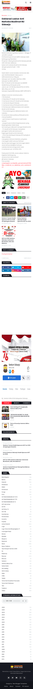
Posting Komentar (7, 254)
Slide (23, 193)
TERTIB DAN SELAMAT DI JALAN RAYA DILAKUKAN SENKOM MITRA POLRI (19, 416)
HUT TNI (16, 512)
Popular (6, 403)
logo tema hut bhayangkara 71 (16, 529)
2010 (16, 647)
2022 (16, 617)
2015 (16, 634)
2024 (16, 612)
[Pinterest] (16, 197)
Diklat (16, 487)
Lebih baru (6, 258)
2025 (16, 610)
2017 (16, 629)
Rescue (16, 556)
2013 (16, 639)
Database (16, 484)
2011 (16, 644)
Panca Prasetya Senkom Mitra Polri (19, 424)
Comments (26, 403)
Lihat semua (27, 202)
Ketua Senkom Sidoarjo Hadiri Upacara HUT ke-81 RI (24, 219)
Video (16, 590)
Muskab (16, 536)
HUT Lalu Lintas (16, 504)
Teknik (16, 578)
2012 (16, 642)
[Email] (24, 197)
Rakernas (16, 553)
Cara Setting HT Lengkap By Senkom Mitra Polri (18, 407)
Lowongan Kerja (16, 531)
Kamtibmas (16, 514)
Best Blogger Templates (20, 683)
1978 (16, 657)
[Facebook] (8, 197)
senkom (16, 561)
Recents (16, 403)
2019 (16, 625)
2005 (16, 649)
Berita (9, 15)
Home (6, 686)
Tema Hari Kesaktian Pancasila (16, 581)
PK (16, 551)
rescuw (16, 558)
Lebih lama (27, 258)
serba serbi (16, 566)
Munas (16, 534)
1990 (16, 654)
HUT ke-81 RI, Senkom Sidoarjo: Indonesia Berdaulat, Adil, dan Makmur (8, 241)
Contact (17, 686)
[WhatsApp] (20, 197)
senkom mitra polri (16, 563)
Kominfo (16, 519)
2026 (16, 607)
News (19, 193)
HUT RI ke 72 (16, 509)
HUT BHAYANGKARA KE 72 (16, 502)
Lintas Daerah (16, 524)
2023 (16, 615)
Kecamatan (16, 516)
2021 (16, 620)
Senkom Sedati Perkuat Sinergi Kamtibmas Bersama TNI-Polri (16, 467)
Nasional (13, 193)
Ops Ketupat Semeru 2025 (16, 549)
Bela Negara (16, 477)
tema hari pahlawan (16, 583)
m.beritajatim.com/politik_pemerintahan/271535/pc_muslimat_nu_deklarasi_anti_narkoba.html (16, 165)
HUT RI (16, 507)
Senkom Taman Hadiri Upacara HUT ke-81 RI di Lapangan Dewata (9, 219)
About (11, 686)
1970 (16, 659)
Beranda (4, 15)
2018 (16, 627)
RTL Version (25, 686)
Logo (16, 526)
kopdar (16, 521)
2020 (16, 622)
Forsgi (16, 492)
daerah (16, 482)
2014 (16, 637)
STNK (16, 576)
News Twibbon (16, 546)
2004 (16, 652)
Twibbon (16, 588)
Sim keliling (16, 568)
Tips (16, 586)
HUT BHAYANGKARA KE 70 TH (16, 497)
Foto (16, 494)
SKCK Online (16, 571)
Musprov (16, 539)
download (16, 489)
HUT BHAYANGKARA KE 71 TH (16, 499)
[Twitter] (12, 197)
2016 (16, 632)
